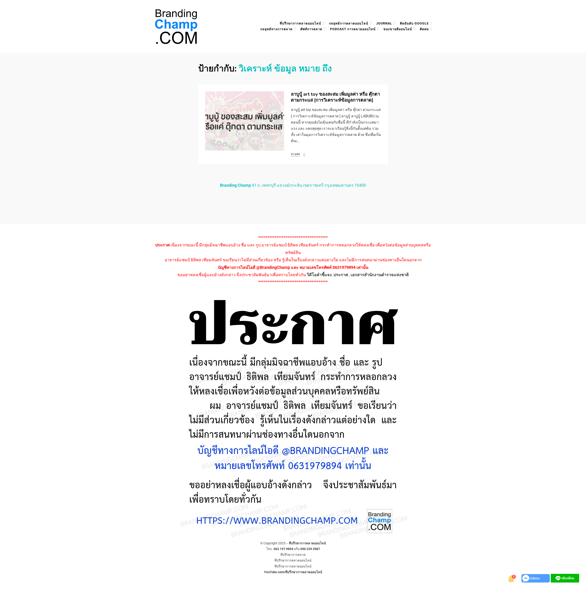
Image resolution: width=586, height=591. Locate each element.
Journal (384, 23)
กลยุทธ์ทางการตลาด (276, 29)
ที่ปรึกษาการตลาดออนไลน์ (300, 23)
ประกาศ (341, 274)
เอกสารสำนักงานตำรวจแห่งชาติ (380, 274)
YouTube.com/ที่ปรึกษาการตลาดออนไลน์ (293, 572)
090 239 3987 (310, 549)
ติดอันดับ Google (414, 23)
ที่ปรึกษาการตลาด (293, 554)
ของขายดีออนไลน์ (397, 29)
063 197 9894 (283, 549)
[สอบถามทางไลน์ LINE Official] (565, 577)
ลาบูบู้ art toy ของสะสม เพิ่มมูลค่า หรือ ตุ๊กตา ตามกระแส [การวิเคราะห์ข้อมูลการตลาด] (335, 97)
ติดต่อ (424, 29)
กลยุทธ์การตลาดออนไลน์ (348, 23)
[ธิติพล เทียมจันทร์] (512, 577)
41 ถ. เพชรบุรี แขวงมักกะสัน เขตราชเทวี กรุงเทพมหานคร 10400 (293, 185)
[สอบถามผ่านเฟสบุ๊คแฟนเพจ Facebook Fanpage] (536, 577)
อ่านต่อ (295, 154)
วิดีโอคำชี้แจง (319, 274)
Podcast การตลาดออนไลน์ (353, 29)
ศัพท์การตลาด (311, 29)
